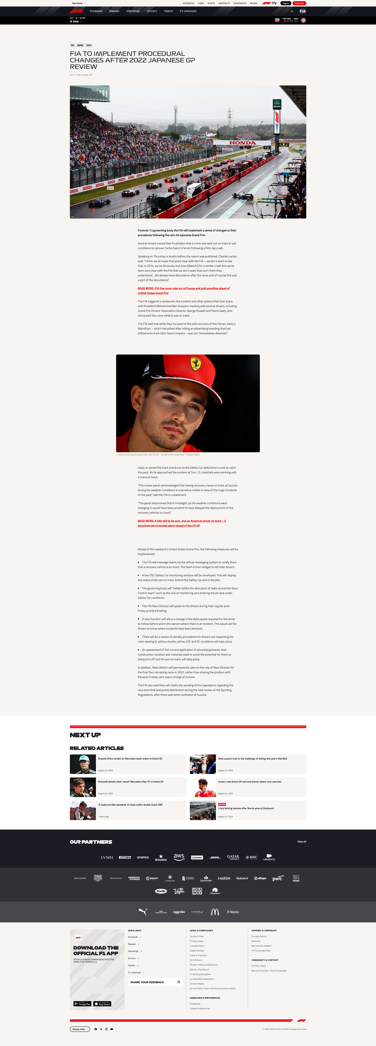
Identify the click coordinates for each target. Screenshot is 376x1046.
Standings (133, 11)
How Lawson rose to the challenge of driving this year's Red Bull (252, 759)
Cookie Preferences (200, 1009)
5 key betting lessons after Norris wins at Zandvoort (246, 808)
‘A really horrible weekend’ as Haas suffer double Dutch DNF (130, 805)
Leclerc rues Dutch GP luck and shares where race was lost (249, 782)
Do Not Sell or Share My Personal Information (213, 989)
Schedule (96, 11)
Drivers (152, 11)
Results (114, 11)
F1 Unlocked (188, 11)
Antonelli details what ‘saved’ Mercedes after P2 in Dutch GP (130, 782)
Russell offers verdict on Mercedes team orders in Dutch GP (130, 759)
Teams (168, 11)
